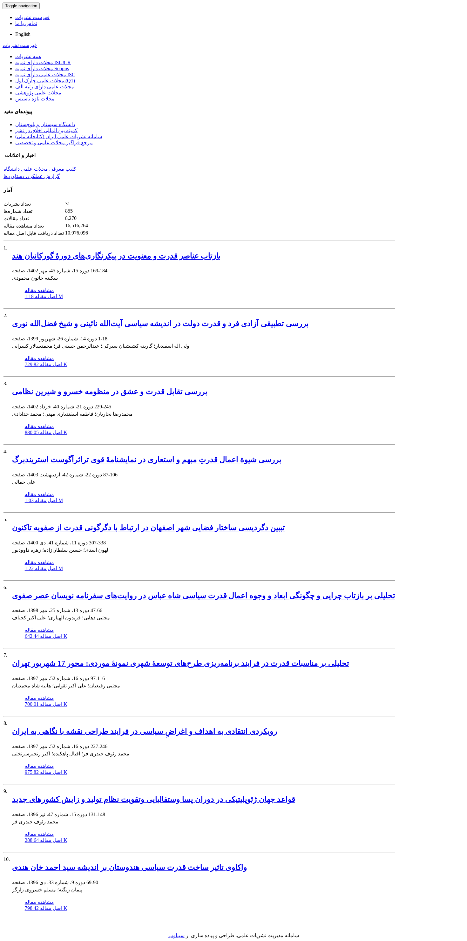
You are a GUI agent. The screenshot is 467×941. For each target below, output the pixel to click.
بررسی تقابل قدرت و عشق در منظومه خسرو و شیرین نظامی (109, 391)
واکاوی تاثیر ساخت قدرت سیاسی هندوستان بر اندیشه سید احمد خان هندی (129, 867)
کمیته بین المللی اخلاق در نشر (46, 130)
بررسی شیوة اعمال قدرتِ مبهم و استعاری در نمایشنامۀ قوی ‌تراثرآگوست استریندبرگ (146, 459)
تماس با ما (26, 23)
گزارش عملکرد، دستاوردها (31, 176)
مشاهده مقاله (39, 290)
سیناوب (176, 935)
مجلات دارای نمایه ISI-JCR (43, 62)
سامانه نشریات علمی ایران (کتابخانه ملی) (58, 136)
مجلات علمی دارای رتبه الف (44, 86)
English (22, 34)
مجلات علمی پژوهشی (38, 92)
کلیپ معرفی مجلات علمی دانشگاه (39, 169)
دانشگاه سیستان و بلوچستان (45, 124)
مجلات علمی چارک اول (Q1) (45, 80)
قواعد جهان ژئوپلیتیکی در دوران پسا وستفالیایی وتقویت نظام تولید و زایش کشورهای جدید (153, 799)
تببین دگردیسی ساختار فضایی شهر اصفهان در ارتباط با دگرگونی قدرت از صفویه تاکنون (148, 527)
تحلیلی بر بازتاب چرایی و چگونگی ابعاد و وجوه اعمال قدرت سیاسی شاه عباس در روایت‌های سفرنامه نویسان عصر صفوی (203, 595)
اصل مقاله (44, 296)
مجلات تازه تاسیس (35, 98)
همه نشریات (28, 56)
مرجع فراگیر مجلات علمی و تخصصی (54, 142)
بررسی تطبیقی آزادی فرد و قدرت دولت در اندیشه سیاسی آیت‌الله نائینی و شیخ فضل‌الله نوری (160, 323)
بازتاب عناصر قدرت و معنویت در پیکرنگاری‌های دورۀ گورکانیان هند (116, 256)
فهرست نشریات (32, 17)
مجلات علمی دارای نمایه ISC (45, 74)
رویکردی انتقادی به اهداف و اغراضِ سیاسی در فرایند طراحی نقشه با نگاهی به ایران (144, 731)
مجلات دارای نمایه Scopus (42, 68)
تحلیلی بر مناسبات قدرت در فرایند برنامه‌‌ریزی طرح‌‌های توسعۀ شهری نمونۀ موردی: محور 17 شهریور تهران (180, 663)
